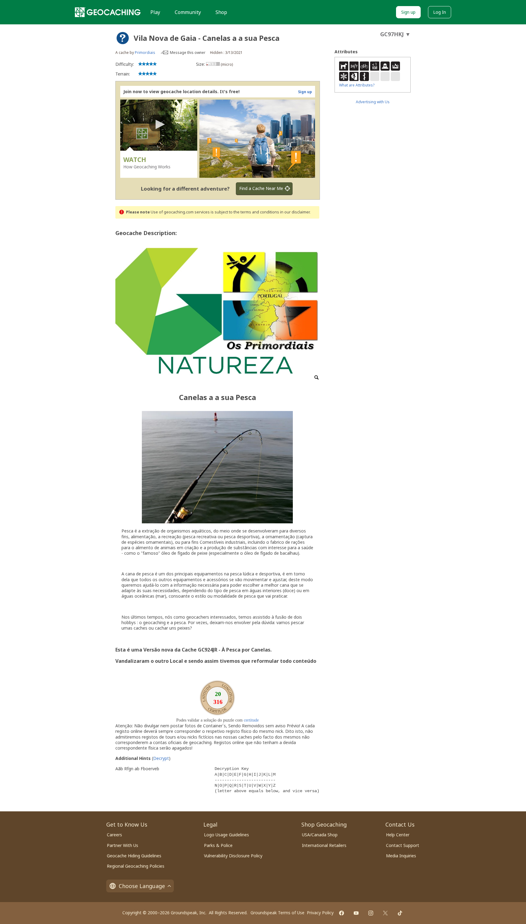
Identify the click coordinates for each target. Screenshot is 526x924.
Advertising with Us (373, 101)
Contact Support (402, 845)
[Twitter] (385, 913)
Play (155, 12)
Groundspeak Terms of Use (277, 912)
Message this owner (187, 52)
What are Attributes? (356, 85)
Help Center (397, 835)
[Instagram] (370, 913)
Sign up (408, 12)
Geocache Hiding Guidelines (134, 856)
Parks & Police (218, 845)
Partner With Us (122, 845)
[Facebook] (341, 913)
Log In (439, 12)
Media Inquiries (401, 856)
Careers (114, 835)
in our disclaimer (295, 212)
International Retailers (324, 845)
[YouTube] (356, 913)
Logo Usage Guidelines (226, 835)
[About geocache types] (122, 38)
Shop (221, 12)
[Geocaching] (108, 12)
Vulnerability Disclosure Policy (233, 856)
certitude (251, 720)
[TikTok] (400, 913)
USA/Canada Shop (320, 835)
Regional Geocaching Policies (135, 866)
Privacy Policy (320, 912)
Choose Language (142, 886)
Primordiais (145, 52)
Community (188, 12)
